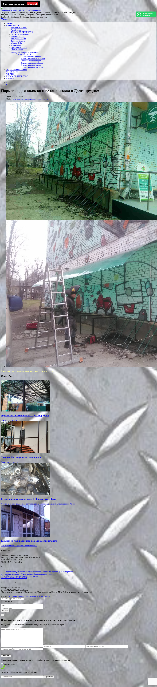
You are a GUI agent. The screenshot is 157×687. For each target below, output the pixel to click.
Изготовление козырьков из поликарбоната (30, 99)
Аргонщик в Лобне (19, 48)
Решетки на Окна (18, 36)
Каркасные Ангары (19, 28)
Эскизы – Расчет (23, 54)
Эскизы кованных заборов (32, 63)
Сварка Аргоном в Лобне (16, 70)
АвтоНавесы (16, 30)
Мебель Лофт (16, 43)
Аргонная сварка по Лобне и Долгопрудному (20, 504)
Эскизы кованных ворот (31, 61)
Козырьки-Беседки (18, 39)
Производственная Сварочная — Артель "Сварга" (29, 596)
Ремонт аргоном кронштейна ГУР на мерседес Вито (28, 499)
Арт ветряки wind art (9, 574)
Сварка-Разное (17, 50)
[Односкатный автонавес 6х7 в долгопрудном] (25, 411)
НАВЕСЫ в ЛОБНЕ (9, 420)
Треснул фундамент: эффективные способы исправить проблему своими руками (39, 572)
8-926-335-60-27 (34, 10)
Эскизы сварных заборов (31, 56)
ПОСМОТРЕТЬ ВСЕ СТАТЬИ (14, 578)
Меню (5, 19)
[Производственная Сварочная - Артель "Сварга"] (2, 8)
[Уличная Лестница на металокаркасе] (25, 453)
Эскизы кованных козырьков (33, 59)
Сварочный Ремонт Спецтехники (25, 52)
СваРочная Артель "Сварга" (13, 10)
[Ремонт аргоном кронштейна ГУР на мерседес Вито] (25, 494)
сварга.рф (32, 4)
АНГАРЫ (10, 74)
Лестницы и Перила (9, 462)
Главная (9, 23)
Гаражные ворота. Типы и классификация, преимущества (30, 574)
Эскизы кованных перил (31, 65)
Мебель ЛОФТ (12, 72)
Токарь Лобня (16, 45)
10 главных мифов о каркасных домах (22, 576)
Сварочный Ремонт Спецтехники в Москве (58, 504)
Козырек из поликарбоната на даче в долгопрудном (29, 541)
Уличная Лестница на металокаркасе (21, 457)
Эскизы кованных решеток (32, 67)
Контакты (10, 78)
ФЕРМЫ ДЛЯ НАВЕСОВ (22, 32)
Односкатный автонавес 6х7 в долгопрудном (25, 415)
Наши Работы (12, 25)
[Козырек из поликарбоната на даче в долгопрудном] (25, 536)
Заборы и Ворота (18, 41)
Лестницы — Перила (20, 34)
